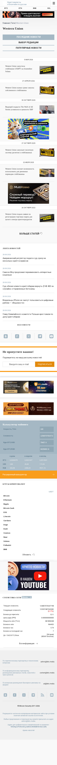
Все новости (23, 325)
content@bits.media (47, 673)
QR (45, 727)
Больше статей (29, 233)
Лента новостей (11, 248)
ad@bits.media (48, 684)
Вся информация (26, 643)
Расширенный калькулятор (15, 474)
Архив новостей (28, 730)
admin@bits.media (47, 662)
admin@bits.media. (28, 721)
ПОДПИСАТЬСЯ (45, 364)
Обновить (26, 555)
